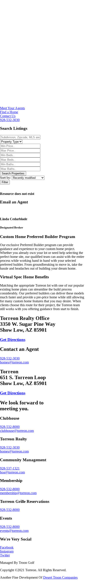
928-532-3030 (10, 120)
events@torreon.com (14, 530)
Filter (5, 182)
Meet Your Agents (12, 108)
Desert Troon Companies (60, 577)
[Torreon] (42, 104)
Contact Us (7, 116)
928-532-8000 (10, 427)
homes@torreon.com (14, 362)
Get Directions (12, 339)
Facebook (7, 547)
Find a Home (9, 112)
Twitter (5, 555)
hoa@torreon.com (12, 472)
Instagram (7, 551)
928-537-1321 (10, 468)
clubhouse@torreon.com (17, 431)
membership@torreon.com (18, 493)
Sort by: (6, 177)
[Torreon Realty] (42, 22)
